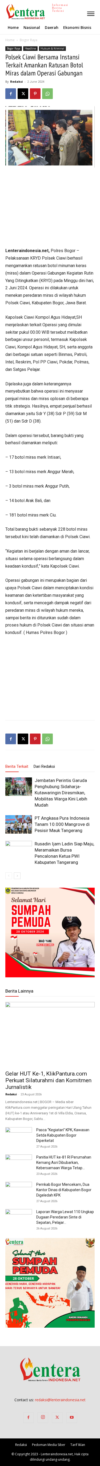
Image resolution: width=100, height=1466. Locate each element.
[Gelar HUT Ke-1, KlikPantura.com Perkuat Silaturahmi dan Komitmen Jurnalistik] (50, 1034)
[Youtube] (71, 1417)
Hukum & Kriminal (52, 48)
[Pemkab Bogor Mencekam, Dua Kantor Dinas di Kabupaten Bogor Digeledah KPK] (18, 1191)
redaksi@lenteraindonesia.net (60, 1399)
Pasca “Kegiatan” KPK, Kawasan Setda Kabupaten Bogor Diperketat (62, 1135)
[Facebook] (10, 93)
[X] (23, 93)
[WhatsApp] (47, 93)
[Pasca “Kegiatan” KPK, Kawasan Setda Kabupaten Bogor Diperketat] (18, 1136)
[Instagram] (43, 1417)
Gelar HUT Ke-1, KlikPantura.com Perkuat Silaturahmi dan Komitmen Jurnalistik (48, 1080)
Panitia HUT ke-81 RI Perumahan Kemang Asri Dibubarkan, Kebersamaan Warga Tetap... (63, 1162)
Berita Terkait (16, 766)
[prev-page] (8, 875)
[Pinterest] (35, 93)
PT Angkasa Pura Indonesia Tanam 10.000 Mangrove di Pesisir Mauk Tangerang (62, 824)
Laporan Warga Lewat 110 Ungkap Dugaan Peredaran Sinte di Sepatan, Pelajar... (65, 1217)
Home (10, 40)
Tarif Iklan (77, 1444)
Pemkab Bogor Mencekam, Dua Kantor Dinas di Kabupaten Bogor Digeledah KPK (63, 1189)
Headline (30, 48)
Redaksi (16, 81)
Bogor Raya (28, 40)
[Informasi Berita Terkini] (6, 11)
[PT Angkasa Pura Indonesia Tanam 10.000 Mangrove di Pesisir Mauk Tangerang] (18, 824)
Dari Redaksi (44, 766)
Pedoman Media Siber (48, 1444)
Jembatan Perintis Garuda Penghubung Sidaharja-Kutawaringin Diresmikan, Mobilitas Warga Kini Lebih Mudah (61, 793)
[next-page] (17, 875)
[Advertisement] (50, 207)
